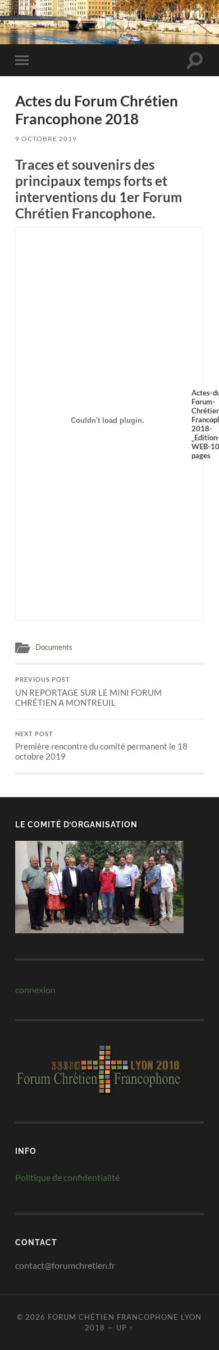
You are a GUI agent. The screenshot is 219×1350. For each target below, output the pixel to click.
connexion (35, 989)
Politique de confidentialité (67, 1177)
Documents (53, 647)
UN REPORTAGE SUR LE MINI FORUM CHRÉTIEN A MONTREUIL (88, 691)
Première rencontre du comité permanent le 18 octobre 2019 (101, 746)
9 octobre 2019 (46, 138)
